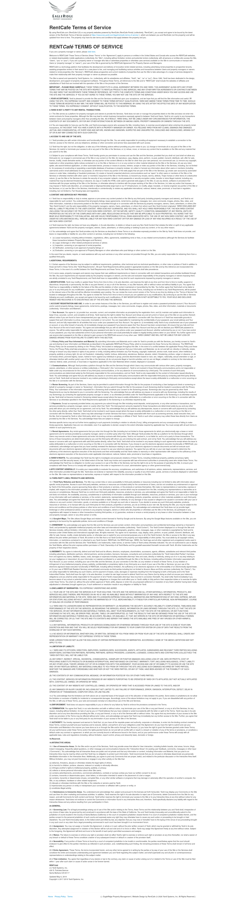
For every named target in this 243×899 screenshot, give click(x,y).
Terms (70, 896)
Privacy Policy (60, 896)
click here (91, 51)
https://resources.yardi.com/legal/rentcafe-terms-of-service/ (115, 35)
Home (50, 896)
